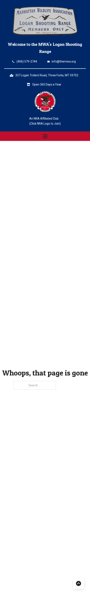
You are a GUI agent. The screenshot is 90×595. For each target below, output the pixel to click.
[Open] (45, 136)
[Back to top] (78, 583)
